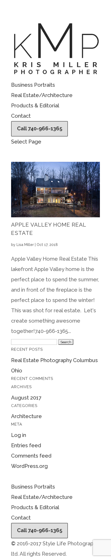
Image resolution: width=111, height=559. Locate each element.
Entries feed (26, 445)
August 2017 (26, 398)
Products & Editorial (35, 105)
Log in (18, 435)
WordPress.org (29, 466)
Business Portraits (33, 85)
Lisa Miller (25, 245)
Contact (21, 116)
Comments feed (31, 456)
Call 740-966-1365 (39, 128)
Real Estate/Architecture (42, 95)
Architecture (26, 416)
